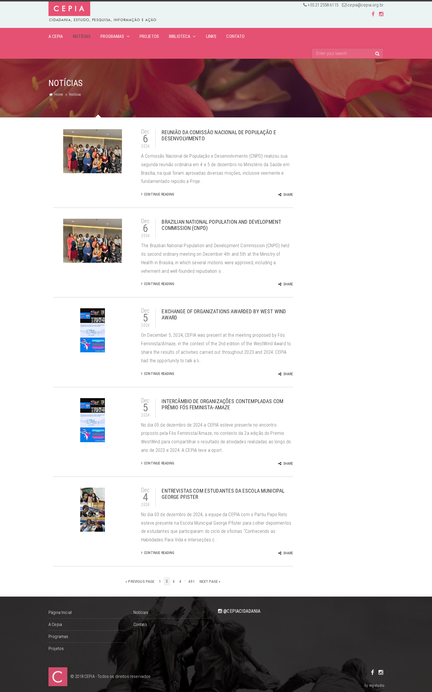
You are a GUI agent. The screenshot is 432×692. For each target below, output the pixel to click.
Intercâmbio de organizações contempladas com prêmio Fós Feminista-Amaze (222, 404)
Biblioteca (180, 36)
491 (191, 581)
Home (58, 94)
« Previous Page (139, 581)
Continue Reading (159, 194)
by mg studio (374, 685)
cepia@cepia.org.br (365, 5)
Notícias (82, 36)
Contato (235, 36)
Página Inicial (60, 612)
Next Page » (210, 581)
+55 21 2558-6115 (323, 5)
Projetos (149, 36)
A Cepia (55, 36)
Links (211, 36)
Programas (112, 36)
